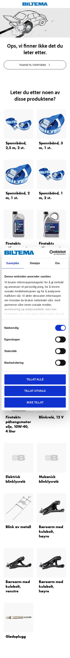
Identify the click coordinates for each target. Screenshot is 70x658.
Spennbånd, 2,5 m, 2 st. (16, 145)
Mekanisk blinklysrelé (49, 479)
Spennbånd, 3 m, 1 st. (51, 145)
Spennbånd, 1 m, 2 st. (51, 195)
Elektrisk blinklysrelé (15, 479)
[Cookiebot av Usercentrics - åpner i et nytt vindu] (50, 252)
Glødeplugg (16, 636)
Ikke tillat (35, 402)
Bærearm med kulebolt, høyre (51, 531)
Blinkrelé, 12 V (51, 417)
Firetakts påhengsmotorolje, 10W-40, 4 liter (18, 424)
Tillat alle (35, 379)
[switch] (60, 339)
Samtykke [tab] (12, 263)
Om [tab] (57, 263)
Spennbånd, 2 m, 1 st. (18, 195)
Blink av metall (18, 526)
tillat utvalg (35, 390)
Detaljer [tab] (35, 263)
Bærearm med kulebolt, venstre (18, 586)
